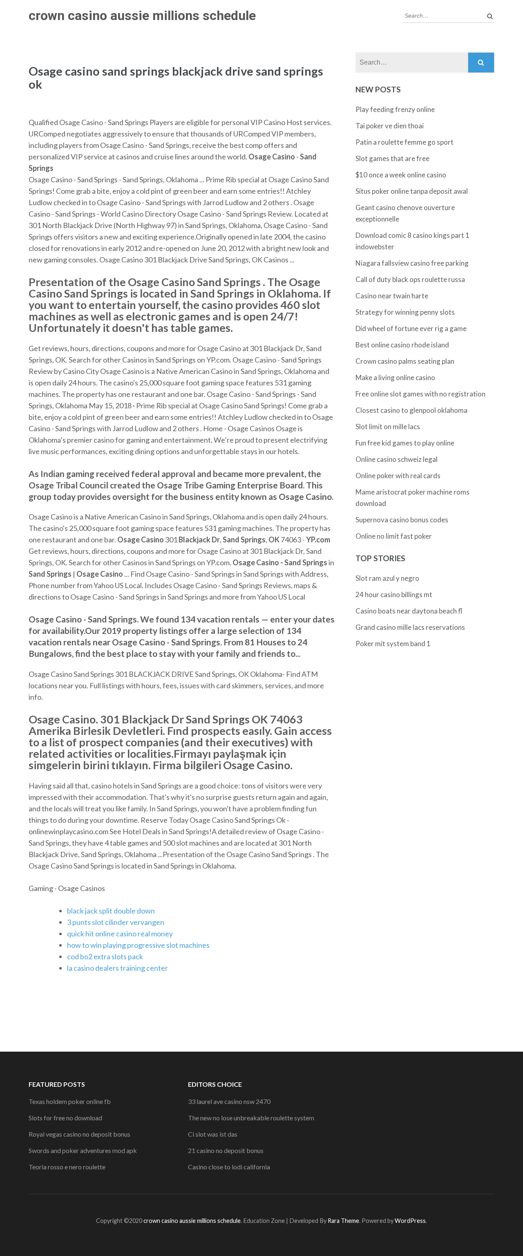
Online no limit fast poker (393, 536)
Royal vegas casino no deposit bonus (79, 1134)
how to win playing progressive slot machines (138, 944)
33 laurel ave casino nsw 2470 (229, 1101)
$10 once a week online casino (400, 174)
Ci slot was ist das (212, 1134)
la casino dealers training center (117, 967)
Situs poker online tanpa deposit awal (411, 191)
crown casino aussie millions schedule (142, 15)
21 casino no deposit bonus (226, 1150)
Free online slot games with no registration (420, 394)
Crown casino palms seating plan (404, 361)
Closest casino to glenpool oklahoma (411, 410)
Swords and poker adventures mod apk (83, 1150)
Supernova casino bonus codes (401, 519)
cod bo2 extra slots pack (105, 956)
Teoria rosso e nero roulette (67, 1167)
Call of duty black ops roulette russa (410, 279)
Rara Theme (343, 1220)
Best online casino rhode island (402, 344)
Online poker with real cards (397, 475)
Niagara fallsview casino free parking (412, 263)
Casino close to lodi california (229, 1167)
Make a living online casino (395, 377)
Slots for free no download (65, 1118)
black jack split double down (111, 910)
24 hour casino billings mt (393, 594)
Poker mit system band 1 (393, 643)
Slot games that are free (392, 158)
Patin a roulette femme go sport (404, 142)
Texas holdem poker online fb (70, 1101)
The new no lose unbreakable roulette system (251, 1118)
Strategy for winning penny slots (405, 312)
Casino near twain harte (391, 295)
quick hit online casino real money (120, 933)
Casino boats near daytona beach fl (409, 611)
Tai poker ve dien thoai (389, 125)
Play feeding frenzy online (395, 109)
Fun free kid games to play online (404, 443)
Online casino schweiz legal (396, 459)
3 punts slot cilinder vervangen (115, 922)
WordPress (410, 1220)
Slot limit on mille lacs (387, 426)
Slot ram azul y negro (387, 578)
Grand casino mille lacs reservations (410, 627)
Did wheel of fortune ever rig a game (411, 328)
